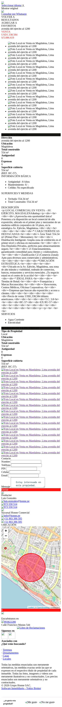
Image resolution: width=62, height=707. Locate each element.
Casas (6, 655)
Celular (5, 472)
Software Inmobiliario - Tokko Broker (21, 688)
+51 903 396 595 (13, 521)
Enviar (4, 489)
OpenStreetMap (43, 607)
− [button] (6, 536)
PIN (3, 468)
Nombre (5, 461)
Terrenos (7, 649)
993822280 (10, 621)
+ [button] (6, 531)
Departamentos (11, 652)
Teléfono (6, 465)
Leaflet (31, 607)
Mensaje (5, 486)
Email (4, 475)
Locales (7, 658)
